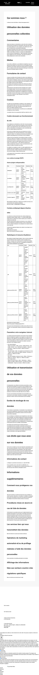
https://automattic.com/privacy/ (26, 53)
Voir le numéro (6, 605)
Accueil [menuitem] (1, 667)
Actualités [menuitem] (2, 671)
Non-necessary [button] (2, 657)
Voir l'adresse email (7, 611)
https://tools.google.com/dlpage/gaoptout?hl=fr (15, 323)
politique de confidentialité (20, 624)
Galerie (32, 2)
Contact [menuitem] (1, 674)
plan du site (6, 624)
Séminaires (7, 3)
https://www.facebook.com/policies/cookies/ (15, 231)
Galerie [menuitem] (1, 673)
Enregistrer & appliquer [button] (4, 663)
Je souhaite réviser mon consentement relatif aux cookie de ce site (19, 112)
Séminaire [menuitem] (2, 669)
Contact (32, 3)
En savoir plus (9, 635)
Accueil (5, 2)
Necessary (3, 650)
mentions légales (12, 624)
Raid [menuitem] (1, 670)
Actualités (28, 2)
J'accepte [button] (2, 635)
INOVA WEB (6, 627)
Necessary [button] (2, 649)
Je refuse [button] (5, 635)
